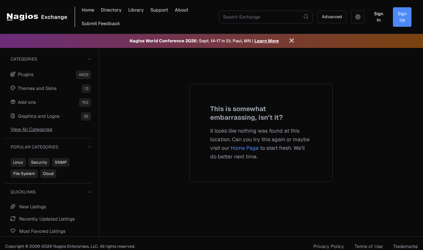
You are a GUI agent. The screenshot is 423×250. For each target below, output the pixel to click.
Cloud (48, 173)
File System (24, 173)
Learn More (266, 41)
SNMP (61, 162)
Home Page (245, 148)
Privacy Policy (328, 246)
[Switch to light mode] (358, 16)
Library (136, 10)
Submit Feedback (101, 23)
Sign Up (402, 17)
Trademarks (405, 246)
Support (159, 10)
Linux (18, 162)
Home (88, 10)
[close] (291, 41)
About (181, 10)
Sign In (378, 17)
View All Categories (31, 129)
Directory (111, 10)
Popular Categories (34, 147)
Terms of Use (369, 246)
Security (39, 162)
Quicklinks (23, 192)
